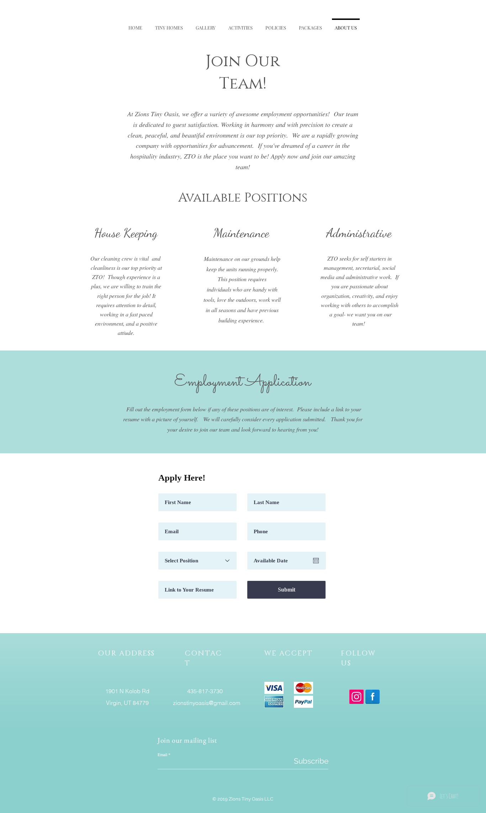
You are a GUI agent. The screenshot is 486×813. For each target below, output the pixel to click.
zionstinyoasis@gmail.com (206, 702)
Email (162, 754)
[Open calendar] (316, 560)
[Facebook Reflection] (372, 697)
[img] (274, 688)
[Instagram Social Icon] (356, 697)
